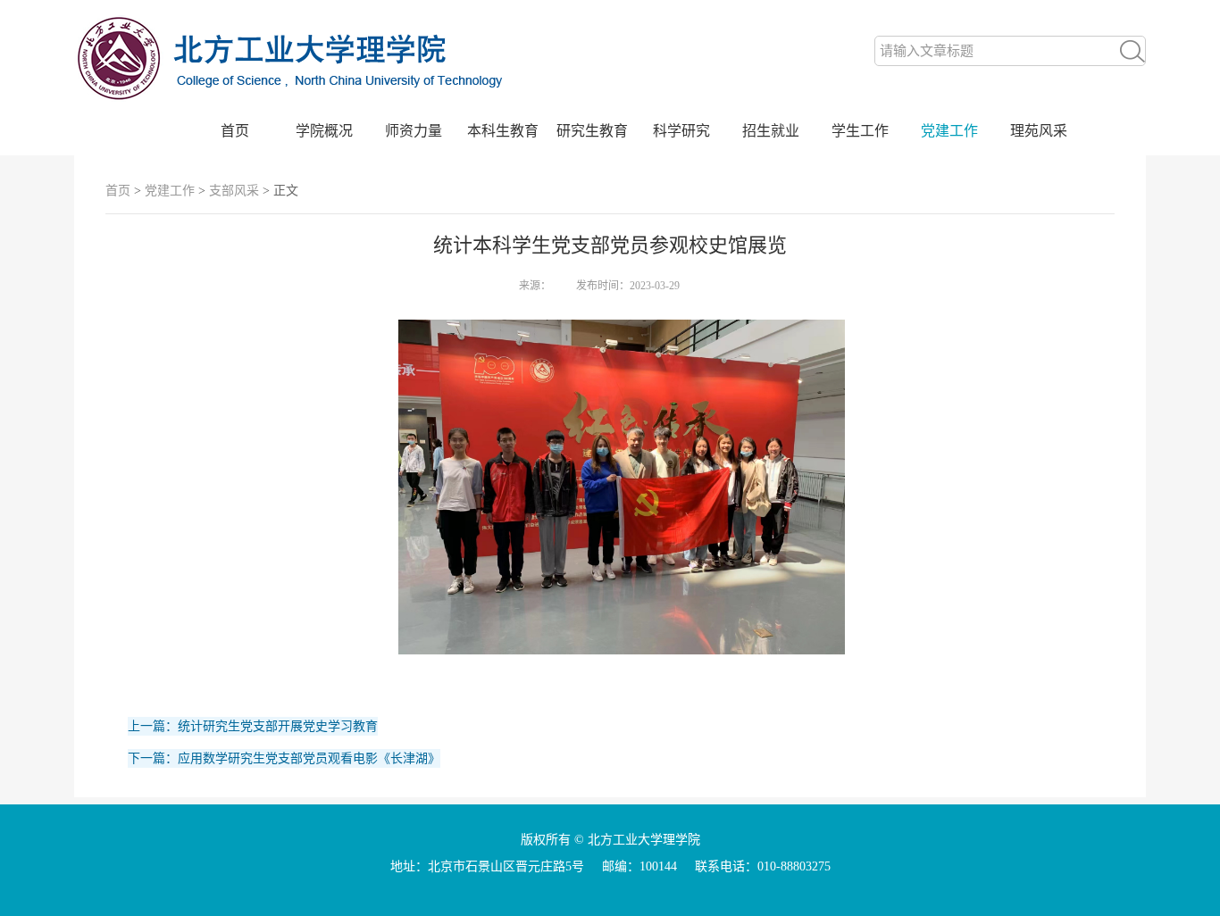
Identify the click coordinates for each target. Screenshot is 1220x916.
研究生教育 (592, 130)
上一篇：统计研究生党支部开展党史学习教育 (253, 726)
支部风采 (234, 190)
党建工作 (949, 130)
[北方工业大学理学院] (297, 105)
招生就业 (770, 130)
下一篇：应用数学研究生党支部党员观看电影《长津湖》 (284, 758)
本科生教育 (503, 130)
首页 (235, 130)
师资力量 (413, 130)
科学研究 (681, 130)
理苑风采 (1038, 130)
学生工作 (860, 130)
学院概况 (324, 130)
